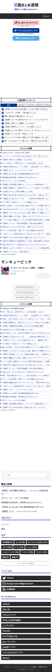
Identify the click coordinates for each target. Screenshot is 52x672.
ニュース (5, 524)
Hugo (34, 667)
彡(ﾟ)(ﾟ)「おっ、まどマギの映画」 (14, 181)
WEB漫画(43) (7, 542)
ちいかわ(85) (20, 542)
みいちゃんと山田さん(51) (37, 542)
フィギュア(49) (27, 552)
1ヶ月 (43, 105)
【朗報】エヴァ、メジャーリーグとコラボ (17, 170)
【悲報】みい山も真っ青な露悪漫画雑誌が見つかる (20, 174)
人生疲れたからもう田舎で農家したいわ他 (17, 191)
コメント (43, 275)
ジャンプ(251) (32, 547)
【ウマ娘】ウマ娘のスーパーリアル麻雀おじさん (19, 202)
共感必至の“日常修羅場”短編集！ (14, 308)
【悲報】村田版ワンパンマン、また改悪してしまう (22, 127)
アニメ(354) (7, 547)
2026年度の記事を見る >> (26, 287)
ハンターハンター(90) (10, 552)
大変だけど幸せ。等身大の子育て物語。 (16, 153)
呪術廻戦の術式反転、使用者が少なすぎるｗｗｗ (19, 177)
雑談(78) (15, 557)
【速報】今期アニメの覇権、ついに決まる (19, 123)
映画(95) (6, 557)
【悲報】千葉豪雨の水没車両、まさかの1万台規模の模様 (22, 326)
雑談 (14, 273)
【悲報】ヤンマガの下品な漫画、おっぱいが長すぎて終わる (25, 109)
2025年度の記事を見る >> (26, 292)
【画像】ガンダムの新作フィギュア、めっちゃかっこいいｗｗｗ (27, 130)
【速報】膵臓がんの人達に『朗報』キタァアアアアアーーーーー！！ (27, 216)
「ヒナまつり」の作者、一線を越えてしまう (20, 113)
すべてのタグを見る (26, 563)
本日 (8, 105)
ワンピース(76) (41, 552)
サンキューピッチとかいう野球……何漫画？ (28, 268)
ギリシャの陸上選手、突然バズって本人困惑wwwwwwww (23, 230)
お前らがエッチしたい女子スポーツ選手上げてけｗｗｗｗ (23, 227)
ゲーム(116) (19, 547)
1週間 (26, 105)
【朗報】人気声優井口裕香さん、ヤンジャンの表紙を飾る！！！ (25, 184)
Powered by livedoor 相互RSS (8, 254)
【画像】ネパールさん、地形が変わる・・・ (18, 252)
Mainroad (42, 667)
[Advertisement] (26, 69)
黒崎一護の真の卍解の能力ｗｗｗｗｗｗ (18, 116)
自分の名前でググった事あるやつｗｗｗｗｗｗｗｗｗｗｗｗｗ (24, 245)
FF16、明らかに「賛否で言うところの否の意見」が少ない (23, 163)
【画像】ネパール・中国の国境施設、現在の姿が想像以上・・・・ (26, 223)
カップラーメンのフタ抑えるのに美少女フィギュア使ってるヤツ (25, 156)
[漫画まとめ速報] (26, 7)
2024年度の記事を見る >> (26, 297)
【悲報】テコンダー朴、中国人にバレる (18, 134)
